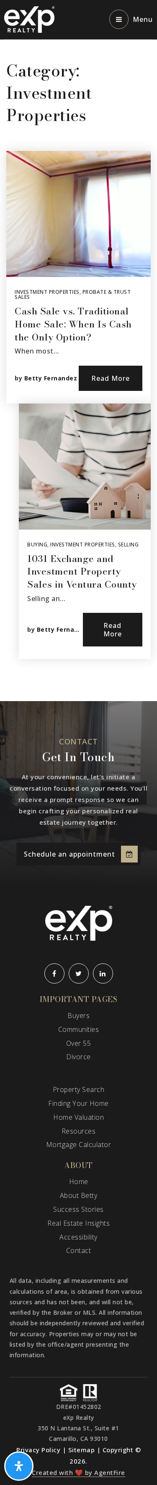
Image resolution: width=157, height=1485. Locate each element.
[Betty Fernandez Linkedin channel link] (103, 973)
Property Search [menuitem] (79, 1089)
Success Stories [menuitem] (78, 1209)
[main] (78, 371)
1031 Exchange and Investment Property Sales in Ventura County (82, 571)
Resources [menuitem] (79, 1131)
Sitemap (81, 1449)
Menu (143, 19)
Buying (37, 544)
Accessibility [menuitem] (78, 1237)
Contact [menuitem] (78, 1250)
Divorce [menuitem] (78, 1056)
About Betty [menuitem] (79, 1195)
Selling (128, 544)
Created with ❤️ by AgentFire (78, 1472)
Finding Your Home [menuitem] (78, 1103)
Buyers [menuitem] (78, 1015)
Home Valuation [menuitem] (78, 1117)
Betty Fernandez (50, 378)
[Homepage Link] (29, 19)
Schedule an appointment (69, 854)
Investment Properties (47, 291)
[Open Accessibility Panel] (18, 1466)
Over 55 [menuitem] (78, 1043)
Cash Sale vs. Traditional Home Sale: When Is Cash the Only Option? (73, 324)
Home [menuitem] (78, 1181)
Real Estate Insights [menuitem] (78, 1223)
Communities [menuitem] (78, 1029)
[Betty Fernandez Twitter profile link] (79, 973)
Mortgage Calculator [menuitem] (78, 1144)
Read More (110, 378)
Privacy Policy (38, 1449)
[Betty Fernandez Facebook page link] (54, 973)
